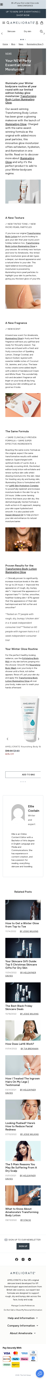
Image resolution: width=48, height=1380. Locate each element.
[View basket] (42, 22)
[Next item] (38, 739)
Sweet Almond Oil (14, 515)
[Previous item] (7, 739)
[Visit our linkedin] (29, 1259)
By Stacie (25, 1220)
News (21, 44)
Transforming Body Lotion (21, 568)
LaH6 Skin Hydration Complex (24, 485)
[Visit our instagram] (23, 1259)
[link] (37, 22)
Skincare (11, 31)
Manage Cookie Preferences (23, 1306)
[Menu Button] (3, 22)
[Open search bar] (8, 22)
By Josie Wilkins (29, 931)
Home (5, 44)
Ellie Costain (33, 808)
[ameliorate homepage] (23, 23)
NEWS (8, 53)
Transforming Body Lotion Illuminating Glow (20, 99)
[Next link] (44, 33)
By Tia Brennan (29, 1048)
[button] (40, 1373)
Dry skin (27, 31)
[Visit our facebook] (16, 1259)
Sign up (23, 1246)
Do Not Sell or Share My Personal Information (23, 1310)
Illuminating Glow (16, 124)
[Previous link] (2, 33)
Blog (13, 44)
